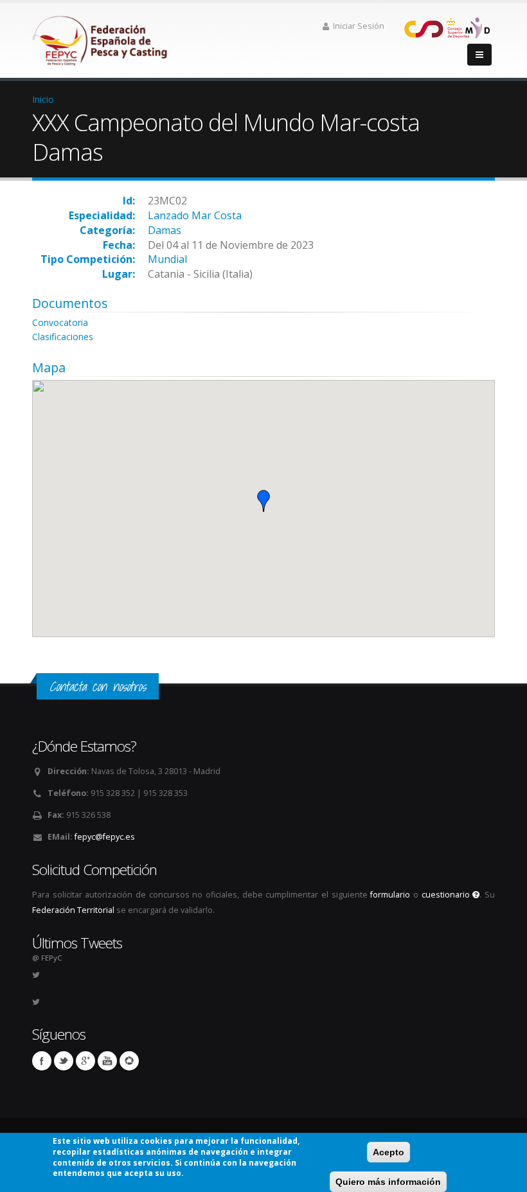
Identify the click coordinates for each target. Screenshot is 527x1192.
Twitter (63, 1060)
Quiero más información (388, 1182)
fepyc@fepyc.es (105, 836)
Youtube (107, 1060)
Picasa (129, 1060)
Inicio (43, 99)
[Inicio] (101, 37)
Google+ (85, 1060)
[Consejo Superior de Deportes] (446, 27)
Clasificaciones (62, 336)
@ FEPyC (47, 957)
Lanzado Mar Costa (195, 215)
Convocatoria (60, 322)
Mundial (167, 259)
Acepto (388, 1152)
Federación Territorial (73, 910)
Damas (164, 230)
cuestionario (447, 894)
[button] (263, 501)
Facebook (41, 1060)
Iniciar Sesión (358, 26)
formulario (390, 894)
